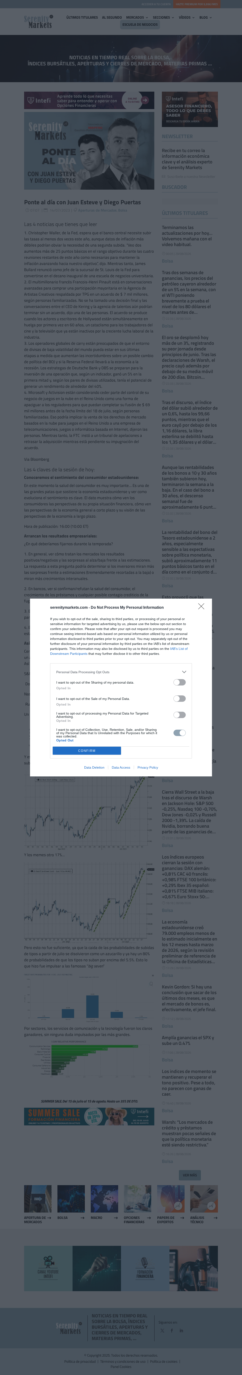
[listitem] (121, 671)
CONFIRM (87, 751)
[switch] (179, 682)
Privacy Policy (148, 767)
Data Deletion (94, 767)
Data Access (121, 767)
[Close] (202, 607)
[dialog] (121, 687)
